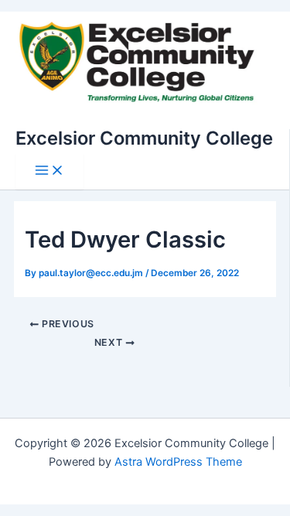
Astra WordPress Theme (178, 462)
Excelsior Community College (144, 138)
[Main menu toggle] (49, 171)
